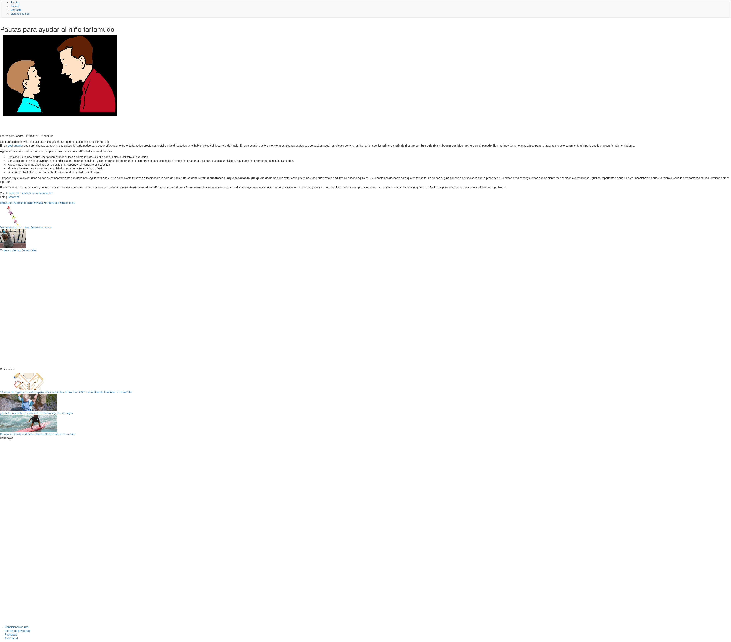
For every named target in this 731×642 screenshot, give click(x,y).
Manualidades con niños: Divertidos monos (26, 227)
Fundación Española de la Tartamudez (29, 193)
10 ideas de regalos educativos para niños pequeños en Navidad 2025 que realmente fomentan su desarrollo (66, 392)
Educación (6, 202)
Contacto (16, 10)
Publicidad (11, 634)
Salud (29, 202)
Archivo (15, 2)
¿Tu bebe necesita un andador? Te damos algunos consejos (36, 413)
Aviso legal (11, 638)
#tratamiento (67, 202)
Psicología (19, 202)
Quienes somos (20, 13)
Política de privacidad (17, 630)
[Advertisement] (93, 124)
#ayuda (38, 202)
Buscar (15, 6)
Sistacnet (13, 197)
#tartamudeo (51, 202)
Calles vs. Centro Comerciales (18, 250)
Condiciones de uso (17, 627)
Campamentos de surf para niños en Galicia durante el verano (37, 434)
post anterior (15, 145)
